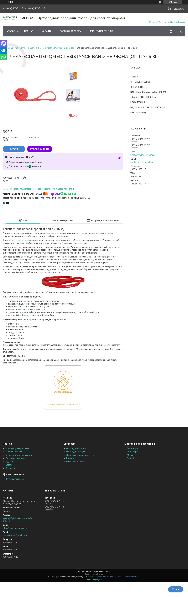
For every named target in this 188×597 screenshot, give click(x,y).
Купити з (34, 149)
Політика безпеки (14, 451)
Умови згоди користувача (18, 448)
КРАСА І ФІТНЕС (138, 87)
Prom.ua (108, 571)
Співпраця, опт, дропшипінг (19, 455)
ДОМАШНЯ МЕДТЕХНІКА (143, 97)
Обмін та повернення (101, 31)
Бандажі (70, 458)
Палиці (130, 458)
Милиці (130, 455)
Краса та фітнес (34, 48)
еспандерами (23, 240)
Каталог (10, 31)
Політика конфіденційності (129, 577)
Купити (14, 149)
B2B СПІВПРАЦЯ (138, 112)
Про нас (28, 31)
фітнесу (28, 315)
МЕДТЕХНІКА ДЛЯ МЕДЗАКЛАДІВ (147, 107)
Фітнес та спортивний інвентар (59, 48)
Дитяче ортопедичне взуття (80, 455)
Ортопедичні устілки (76, 448)
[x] (7, 203)
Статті (9, 465)
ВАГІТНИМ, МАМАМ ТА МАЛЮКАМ (148, 92)
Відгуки (9, 461)
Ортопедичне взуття (76, 451)
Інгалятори (132, 451)
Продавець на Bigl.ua (94, 574)
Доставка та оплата (70, 31)
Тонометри (132, 448)
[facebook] (4, 203)
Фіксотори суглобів (75, 461)
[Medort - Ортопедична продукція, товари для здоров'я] (10, 18)
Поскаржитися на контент (105, 577)
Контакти (46, 31)
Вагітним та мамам (15, 479)
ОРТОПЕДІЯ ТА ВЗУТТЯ (142, 82)
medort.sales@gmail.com (142, 162)
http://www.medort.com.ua (143, 155)
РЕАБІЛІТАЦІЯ (137, 102)
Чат (178, 589)
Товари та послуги (16, 48)
